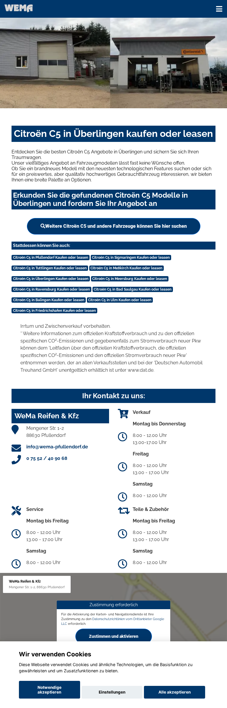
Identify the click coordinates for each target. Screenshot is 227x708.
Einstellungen (112, 692)
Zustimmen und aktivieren (113, 636)
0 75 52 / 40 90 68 (46, 458)
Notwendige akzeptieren (49, 689)
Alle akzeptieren (174, 692)
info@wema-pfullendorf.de (57, 447)
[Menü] (219, 9)
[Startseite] (18, 8)
